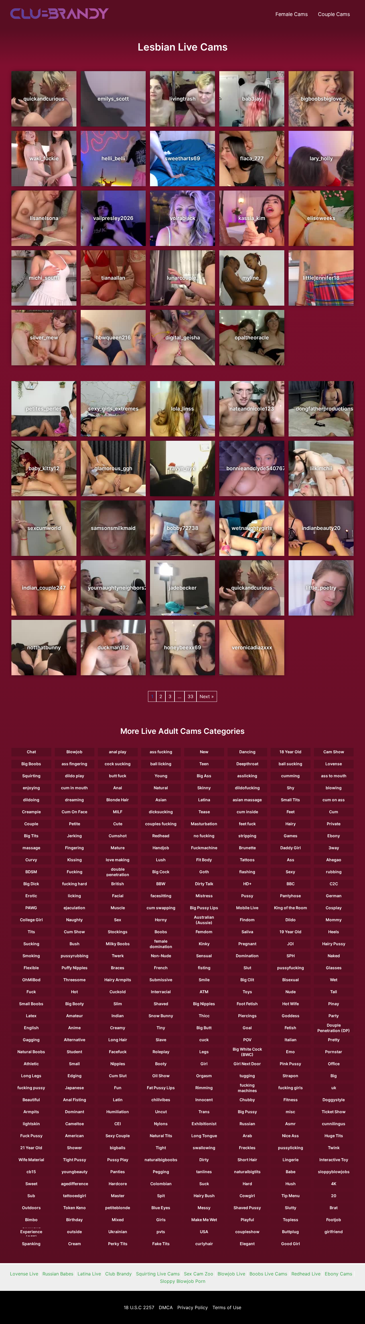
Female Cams (291, 14)
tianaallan (113, 278)
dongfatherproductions (324, 409)
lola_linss (182, 409)
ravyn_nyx (182, 468)
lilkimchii (321, 468)
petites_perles (44, 409)
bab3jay (252, 99)
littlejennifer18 (321, 278)
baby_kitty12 (44, 468)
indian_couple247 (44, 588)
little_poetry (321, 588)
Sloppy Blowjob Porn (182, 1281)
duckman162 (113, 647)
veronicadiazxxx (252, 647)
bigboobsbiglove (321, 99)
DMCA (166, 1307)
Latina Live (89, 1274)
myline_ (251, 278)
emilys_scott (113, 99)
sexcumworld (44, 528)
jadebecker (182, 588)
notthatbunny (44, 647)
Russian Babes (57, 1274)
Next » (207, 696)
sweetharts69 (182, 158)
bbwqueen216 (113, 337)
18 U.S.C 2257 (139, 1307)
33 (190, 696)
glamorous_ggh (113, 468)
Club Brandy (118, 1274)
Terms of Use (226, 1307)
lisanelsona (44, 218)
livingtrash (182, 99)
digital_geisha (182, 337)
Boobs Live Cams (268, 1274)
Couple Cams (334, 14)
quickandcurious (43, 99)
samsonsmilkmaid (113, 528)
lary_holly (321, 158)
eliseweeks (321, 218)
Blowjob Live (231, 1274)
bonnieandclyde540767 (256, 468)
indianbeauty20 (321, 528)
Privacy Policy (192, 1307)
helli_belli (113, 158)
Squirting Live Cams (158, 1274)
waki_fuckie (44, 158)
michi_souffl (44, 278)
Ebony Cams (338, 1274)
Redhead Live (306, 1274)
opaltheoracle (252, 337)
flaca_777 (252, 158)
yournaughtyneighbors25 (119, 588)
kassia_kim (251, 218)
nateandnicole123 (252, 409)
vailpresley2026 (113, 218)
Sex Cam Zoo (198, 1274)
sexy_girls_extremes (113, 409)
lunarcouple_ (182, 278)
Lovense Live (24, 1274)
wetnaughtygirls (252, 528)
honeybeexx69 (182, 647)
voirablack (182, 218)
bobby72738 (182, 528)
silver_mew (44, 337)
